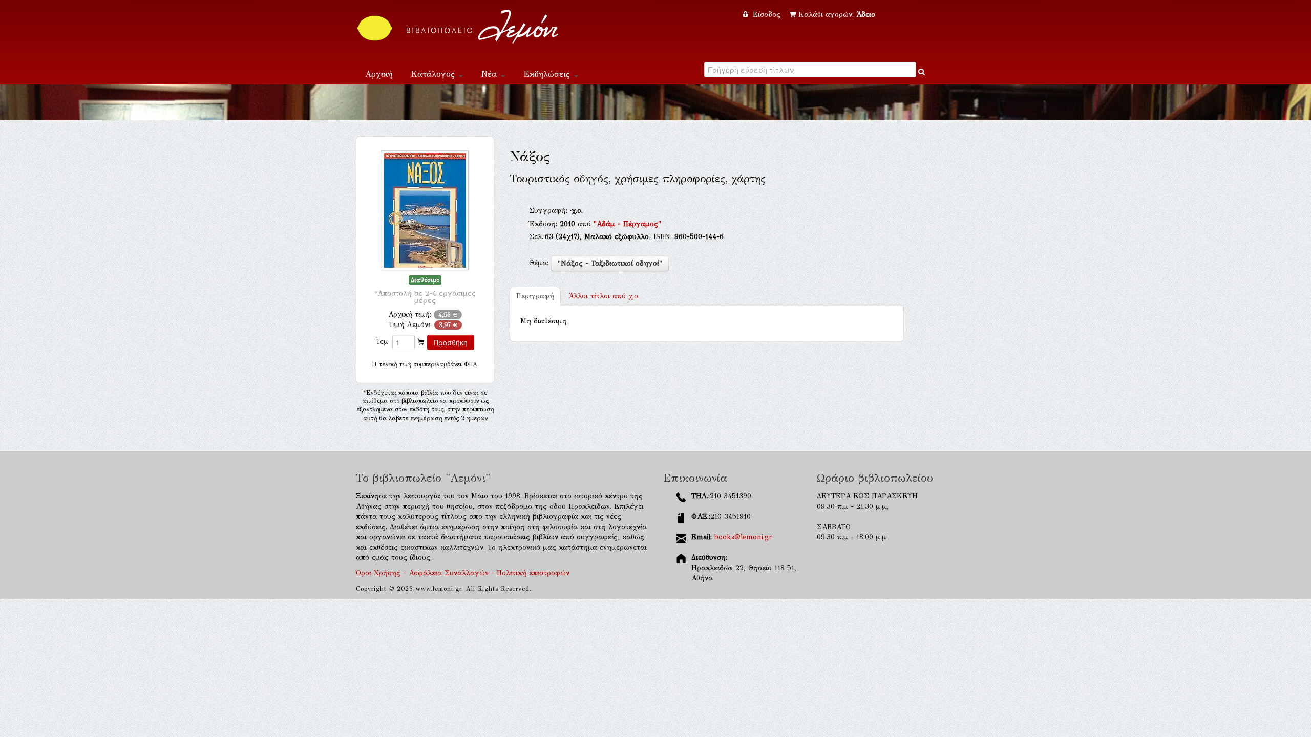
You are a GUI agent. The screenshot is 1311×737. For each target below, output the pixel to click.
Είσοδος (766, 14)
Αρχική (378, 74)
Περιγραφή (535, 296)
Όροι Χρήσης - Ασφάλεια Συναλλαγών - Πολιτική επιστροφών (462, 573)
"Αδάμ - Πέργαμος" (627, 224)
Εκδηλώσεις (548, 74)
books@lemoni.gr (743, 537)
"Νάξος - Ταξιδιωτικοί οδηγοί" (610, 263)
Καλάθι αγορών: (836, 14)
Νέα (490, 74)
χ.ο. (604, 296)
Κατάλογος (434, 74)
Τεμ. (383, 341)
